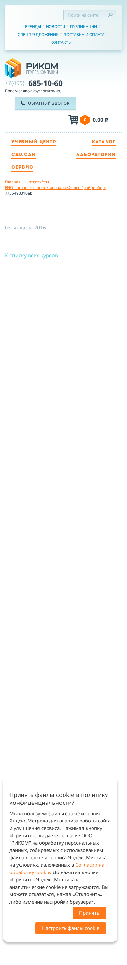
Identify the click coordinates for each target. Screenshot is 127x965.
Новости (55, 26)
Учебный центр (33, 142)
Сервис (22, 167)
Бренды (33, 26)
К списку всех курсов (31, 255)
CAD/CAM (23, 154)
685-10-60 (34, 83)
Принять (89, 912)
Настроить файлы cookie (70, 928)
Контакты (61, 42)
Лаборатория (96, 154)
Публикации (83, 26)
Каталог (104, 142)
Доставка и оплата (84, 34)
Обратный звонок (49, 103)
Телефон (44, 120)
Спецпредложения (38, 34)
